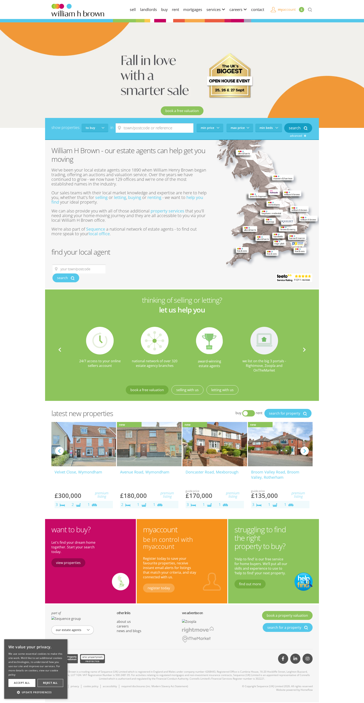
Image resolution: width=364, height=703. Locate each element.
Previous (60, 349)
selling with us (187, 390)
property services (167, 211)
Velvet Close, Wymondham (78, 472)
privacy (75, 686)
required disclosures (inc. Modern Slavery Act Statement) (154, 686)
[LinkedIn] (295, 659)
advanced (296, 136)
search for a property (284, 627)
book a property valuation (287, 615)
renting (154, 197)
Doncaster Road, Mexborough (212, 472)
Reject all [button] (50, 683)
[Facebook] (283, 659)
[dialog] (35, 669)
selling (101, 197)
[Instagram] (307, 659)
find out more (250, 584)
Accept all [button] (22, 683)
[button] (35, 692)
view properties (68, 562)
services (214, 9)
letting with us (222, 390)
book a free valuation (182, 110)
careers (236, 9)
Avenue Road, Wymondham (144, 472)
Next (304, 349)
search (63, 278)
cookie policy (90, 686)
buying (134, 197)
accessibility (110, 686)
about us (124, 621)
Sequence (95, 229)
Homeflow (307, 690)
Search (295, 127)
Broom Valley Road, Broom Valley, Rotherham (275, 474)
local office (99, 234)
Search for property (285, 413)
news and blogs (129, 631)
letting (120, 197)
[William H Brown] (77, 9)
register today (159, 588)
